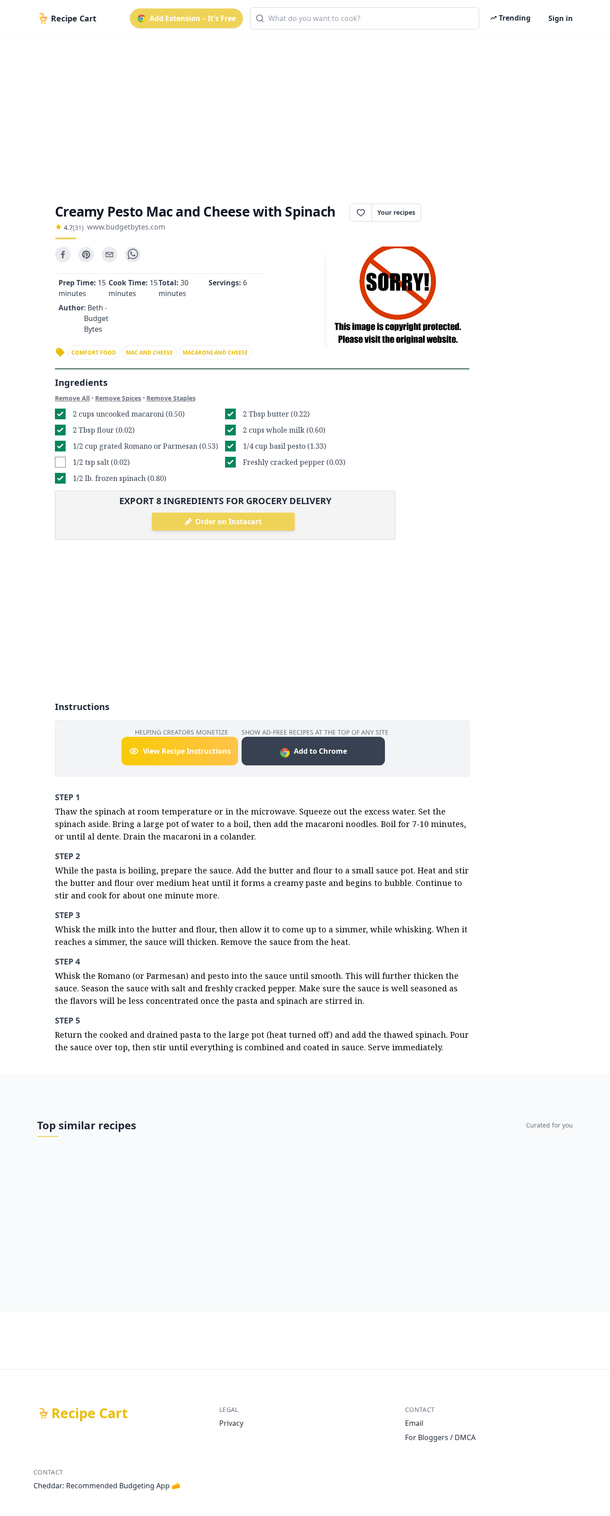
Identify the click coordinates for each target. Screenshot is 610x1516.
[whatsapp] (133, 254)
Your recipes (396, 212)
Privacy (231, 1423)
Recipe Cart (89, 1413)
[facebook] (63, 254)
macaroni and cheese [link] (215, 352)
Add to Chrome (320, 751)
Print (450, 212)
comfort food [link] (93, 352)
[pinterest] (86, 254)
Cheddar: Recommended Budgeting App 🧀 (106, 1486)
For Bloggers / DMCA (440, 1437)
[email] (109, 254)
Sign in (560, 18)
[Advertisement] (301, 112)
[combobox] (364, 18)
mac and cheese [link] (149, 352)
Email (414, 1423)
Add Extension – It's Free (193, 18)
